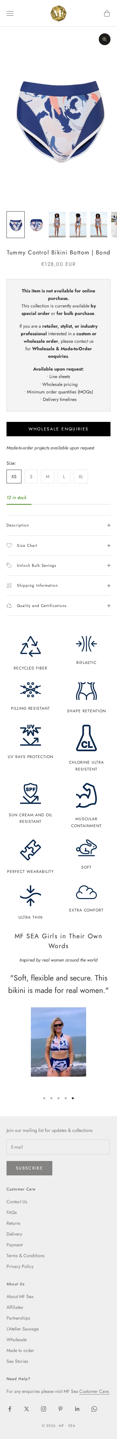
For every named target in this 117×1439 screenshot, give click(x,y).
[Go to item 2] (36, 224)
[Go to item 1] (15, 224)
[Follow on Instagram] (43, 1409)
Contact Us (16, 1201)
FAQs (11, 1212)
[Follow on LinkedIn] (77, 1409)
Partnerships (18, 1318)
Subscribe (29, 1168)
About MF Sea (19, 1296)
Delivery (14, 1234)
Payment (14, 1244)
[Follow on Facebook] (9, 1409)
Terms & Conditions (25, 1255)
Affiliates (14, 1307)
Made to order (20, 1350)
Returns (13, 1223)
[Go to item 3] (57, 224)
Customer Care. (94, 1391)
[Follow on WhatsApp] (94, 1409)
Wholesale (16, 1339)
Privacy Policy (19, 1266)
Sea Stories (17, 1361)
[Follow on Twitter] (26, 1409)
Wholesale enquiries (58, 429)
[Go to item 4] (78, 224)
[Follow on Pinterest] (60, 1409)
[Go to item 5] (99, 224)
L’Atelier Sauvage (22, 1329)
